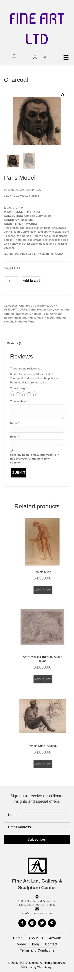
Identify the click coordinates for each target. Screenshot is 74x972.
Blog (35, 944)
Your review (18, 401)
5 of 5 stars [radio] (34, 393)
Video (21, 944)
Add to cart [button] (43, 590)
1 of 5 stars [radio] (12, 393)
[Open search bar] (14, 56)
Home (17, 938)
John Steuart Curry (19, 189)
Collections (40, 305)
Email (14, 436)
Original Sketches (16, 313)
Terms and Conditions (37, 950)
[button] (35, 57)
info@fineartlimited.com (37, 913)
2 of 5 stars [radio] (18, 393)
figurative (28, 317)
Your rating (18, 388)
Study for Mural (25, 321)
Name (14, 423)
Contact (51, 944)
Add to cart (31, 281)
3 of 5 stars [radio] (23, 393)
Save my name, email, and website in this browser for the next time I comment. (34, 458)
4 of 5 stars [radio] (29, 393)
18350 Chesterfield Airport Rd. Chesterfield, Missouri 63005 (37, 903)
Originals (35, 313)
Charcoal (16, 79)
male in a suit (46, 317)
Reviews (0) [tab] (14, 343)
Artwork (55, 938)
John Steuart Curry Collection (49, 309)
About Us (35, 938)
